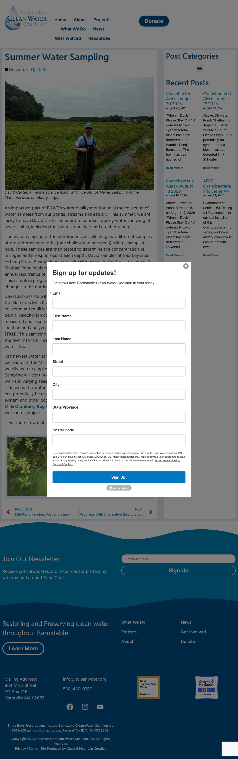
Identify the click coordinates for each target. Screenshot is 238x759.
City (56, 384)
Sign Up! (119, 477)
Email (57, 293)
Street (58, 361)
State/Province (65, 407)
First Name (62, 316)
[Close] (186, 266)
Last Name (62, 339)
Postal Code (63, 430)
